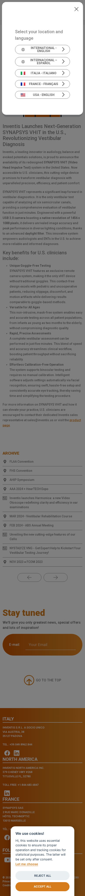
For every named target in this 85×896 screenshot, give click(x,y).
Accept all (42, 886)
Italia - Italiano (43, 73)
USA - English (43, 95)
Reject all (42, 875)
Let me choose (26, 864)
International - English (44, 49)
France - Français (43, 84)
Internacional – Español (43, 61)
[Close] (76, 8)
